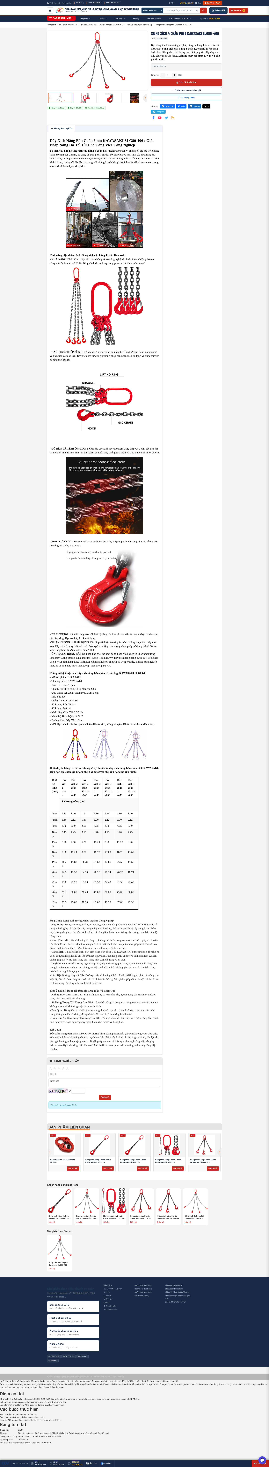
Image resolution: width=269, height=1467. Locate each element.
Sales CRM (220, 10)
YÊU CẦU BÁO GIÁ (188, 82)
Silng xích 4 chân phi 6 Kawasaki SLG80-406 (58, 1263)
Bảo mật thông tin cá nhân (175, 1302)
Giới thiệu (107, 1296)
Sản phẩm (108, 1285)
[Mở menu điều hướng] (50, 10)
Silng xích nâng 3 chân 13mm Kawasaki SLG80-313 (140, 1217)
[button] (145, 98)
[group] (97, 60)
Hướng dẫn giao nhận (143, 1292)
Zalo (199, 3)
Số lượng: (155, 75)
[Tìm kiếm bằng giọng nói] (197, 10)
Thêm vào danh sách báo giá (188, 90)
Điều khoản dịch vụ (141, 1296)
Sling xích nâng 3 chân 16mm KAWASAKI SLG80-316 (168, 1217)
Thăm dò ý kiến (110, 1306)
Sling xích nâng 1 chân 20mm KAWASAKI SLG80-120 (60, 1217)
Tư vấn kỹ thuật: (188, 97)
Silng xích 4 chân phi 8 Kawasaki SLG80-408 (194, 1217)
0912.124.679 (187, 3)
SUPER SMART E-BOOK (113, 1289)
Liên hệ (106, 1303)
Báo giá (73, 1168)
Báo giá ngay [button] (213, 3)
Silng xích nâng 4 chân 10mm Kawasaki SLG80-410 (86, 1217)
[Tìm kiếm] (203, 10)
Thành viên (108, 1299)
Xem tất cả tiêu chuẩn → (56, 1297)
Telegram (160, 112)
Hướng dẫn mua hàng (143, 1285)
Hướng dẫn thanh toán (143, 1289)
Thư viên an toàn (110, 1310)
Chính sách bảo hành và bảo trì (177, 1292)
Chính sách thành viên (173, 1285)
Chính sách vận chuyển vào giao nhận (177, 1297)
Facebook (169, 106)
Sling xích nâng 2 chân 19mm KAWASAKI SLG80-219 (114, 1217)
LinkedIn (196, 106)
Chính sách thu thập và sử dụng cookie (148, 1381)
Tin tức (106, 1292)
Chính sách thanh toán (174, 1289)
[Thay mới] (69, 1091)
